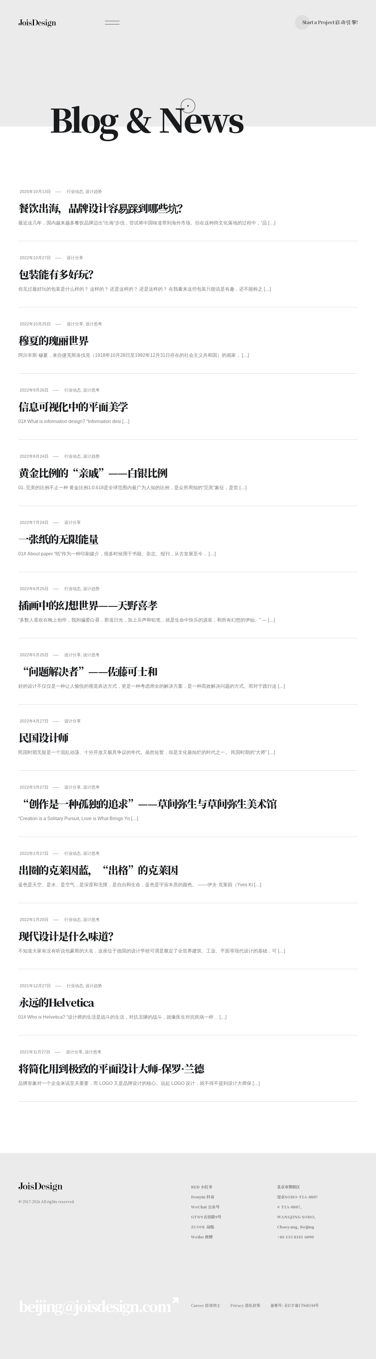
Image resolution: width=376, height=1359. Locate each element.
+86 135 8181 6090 (295, 1237)
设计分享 (75, 257)
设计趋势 (93, 191)
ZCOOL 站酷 (202, 1227)
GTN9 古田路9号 (206, 1217)
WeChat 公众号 (205, 1207)
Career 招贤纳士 (205, 1305)
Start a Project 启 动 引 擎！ (331, 22)
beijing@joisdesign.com (94, 1306)
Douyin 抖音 (202, 1197)
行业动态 (75, 191)
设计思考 (93, 324)
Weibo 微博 (202, 1237)
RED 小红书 (201, 1187)
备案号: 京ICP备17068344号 (294, 1305)
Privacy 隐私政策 (245, 1305)
